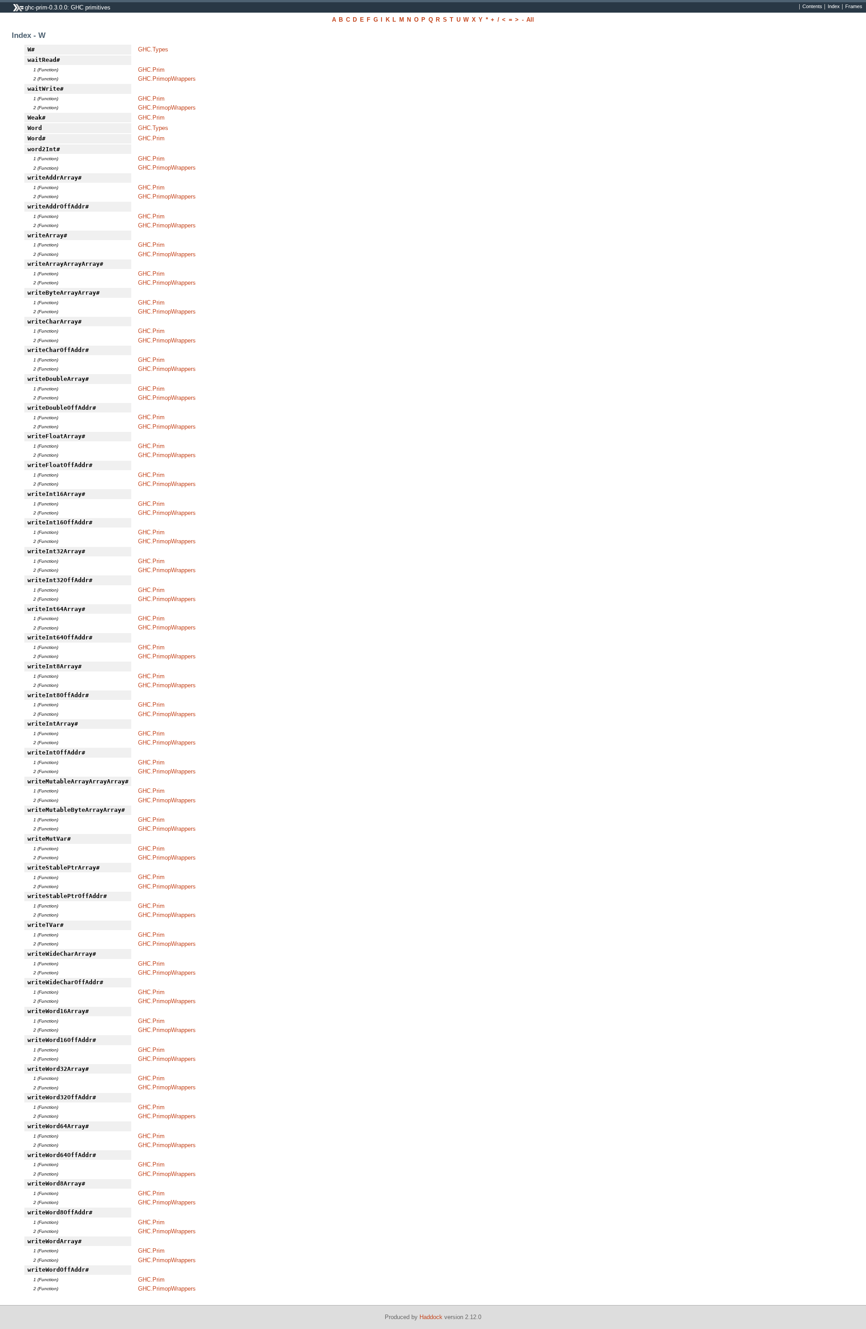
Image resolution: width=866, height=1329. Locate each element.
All (530, 19)
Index (834, 6)
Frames (853, 6)
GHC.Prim (151, 69)
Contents (812, 6)
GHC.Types (153, 49)
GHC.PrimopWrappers (167, 78)
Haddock (430, 1317)
